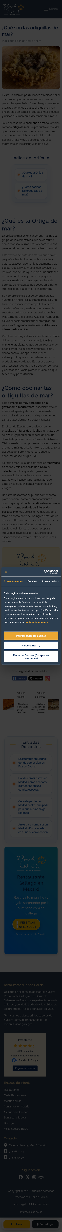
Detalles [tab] (32, 581)
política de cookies (36, 622)
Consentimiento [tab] (13, 581)
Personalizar (29, 645)
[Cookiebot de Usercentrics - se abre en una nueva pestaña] (44, 572)
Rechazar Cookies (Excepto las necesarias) (31, 656)
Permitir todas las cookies (31, 635)
